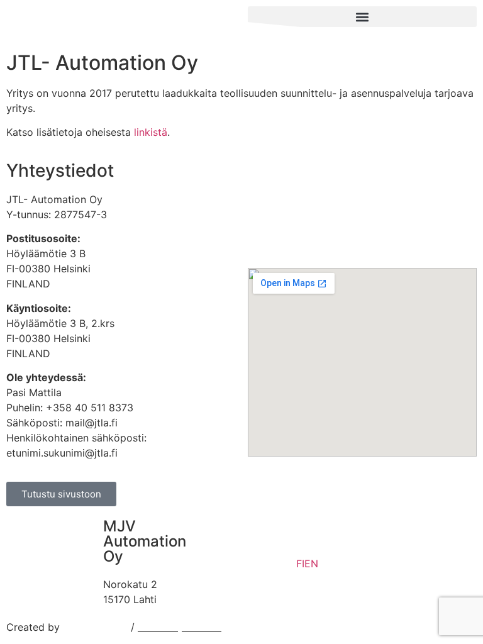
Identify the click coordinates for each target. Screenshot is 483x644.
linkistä (150, 132)
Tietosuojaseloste (179, 627)
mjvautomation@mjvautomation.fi (279, 570)
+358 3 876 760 (238, 555)
